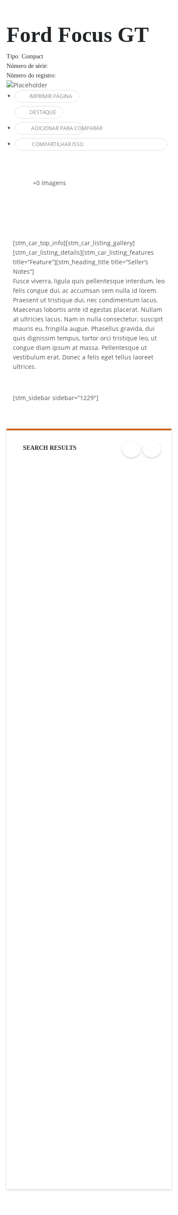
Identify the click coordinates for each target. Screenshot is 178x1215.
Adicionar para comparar (57, 128)
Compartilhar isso (57, 144)
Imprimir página (50, 96)
